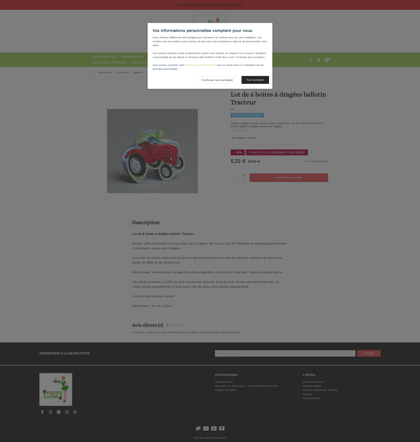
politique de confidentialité (201, 65)
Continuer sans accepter (217, 80)
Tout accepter (255, 79)
